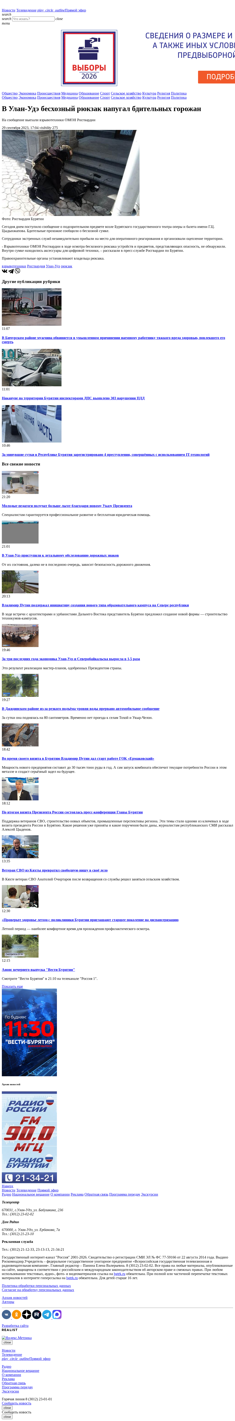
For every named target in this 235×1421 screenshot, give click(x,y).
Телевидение (26, 10)
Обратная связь (96, 1194)
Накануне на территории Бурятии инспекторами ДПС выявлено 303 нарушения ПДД (73, 398)
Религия (163, 93)
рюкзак (66, 266)
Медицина (69, 93)
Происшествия (48, 93)
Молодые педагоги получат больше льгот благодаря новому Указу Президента (67, 506)
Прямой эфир (61, 10)
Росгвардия (36, 266)
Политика (179, 93)
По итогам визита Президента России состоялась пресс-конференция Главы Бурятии (72, 812)
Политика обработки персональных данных (36, 1286)
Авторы (8, 1302)
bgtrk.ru (119, 1274)
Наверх (7, 1186)
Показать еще (12, 986)
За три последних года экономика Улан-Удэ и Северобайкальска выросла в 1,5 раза (71, 659)
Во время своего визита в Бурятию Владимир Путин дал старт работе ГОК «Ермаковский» (78, 758)
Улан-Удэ (53, 266)
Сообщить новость (16, 1403)
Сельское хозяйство (126, 93)
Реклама (77, 1194)
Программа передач (124, 1194)
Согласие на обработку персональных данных (38, 1290)
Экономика (27, 93)
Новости (8, 10)
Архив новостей (15, 1298)
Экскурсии (149, 1194)
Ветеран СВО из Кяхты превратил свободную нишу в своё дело (55, 870)
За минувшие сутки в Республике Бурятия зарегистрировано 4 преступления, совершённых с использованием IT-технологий (106, 455)
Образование (89, 93)
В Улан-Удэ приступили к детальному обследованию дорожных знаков (60, 555)
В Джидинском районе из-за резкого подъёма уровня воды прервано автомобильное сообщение (80, 709)
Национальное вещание (31, 1194)
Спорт (105, 93)
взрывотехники (14, 266)
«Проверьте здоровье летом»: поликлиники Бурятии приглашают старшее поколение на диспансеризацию (90, 920)
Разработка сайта (15, 1326)
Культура (149, 93)
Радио (6, 1194)
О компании (60, 1194)
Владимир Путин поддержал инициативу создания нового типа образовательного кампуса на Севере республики (95, 605)
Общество (10, 93)
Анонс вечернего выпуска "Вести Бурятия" (38, 970)
